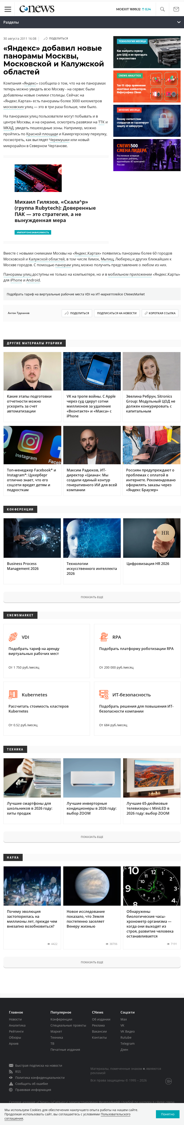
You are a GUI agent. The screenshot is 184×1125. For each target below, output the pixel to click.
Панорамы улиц (17, 274)
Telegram (127, 1043)
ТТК (101, 122)
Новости (15, 1019)
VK (122, 1025)
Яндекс (30, 83)
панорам (63, 264)
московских (13, 106)
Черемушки (59, 139)
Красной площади (42, 133)
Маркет (56, 1031)
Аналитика (17, 1025)
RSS (18, 1071)
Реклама (98, 1025)
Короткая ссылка (162, 313)
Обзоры (15, 1037)
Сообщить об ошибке (31, 1083)
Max (123, 1019)
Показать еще (92, 597)
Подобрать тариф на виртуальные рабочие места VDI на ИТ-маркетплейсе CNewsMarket (76, 294)
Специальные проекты (68, 1025)
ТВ (52, 1043)
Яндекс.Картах (86, 253)
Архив (13, 1043)
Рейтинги (16, 1031)
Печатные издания (65, 1049)
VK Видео (127, 1031)
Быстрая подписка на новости (38, 1065)
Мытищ (107, 259)
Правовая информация (33, 1090)
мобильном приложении (130, 274)
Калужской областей (47, 259)
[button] (162, 9)
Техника (56, 1037)
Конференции (61, 1019)
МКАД (8, 127)
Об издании (101, 1019)
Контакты (99, 1037)
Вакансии (99, 1031)
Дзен (124, 1049)
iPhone (16, 280)
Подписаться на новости (117, 313)
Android (33, 280)
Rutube (125, 1037)
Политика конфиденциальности (40, 1077)
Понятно (167, 1114)
